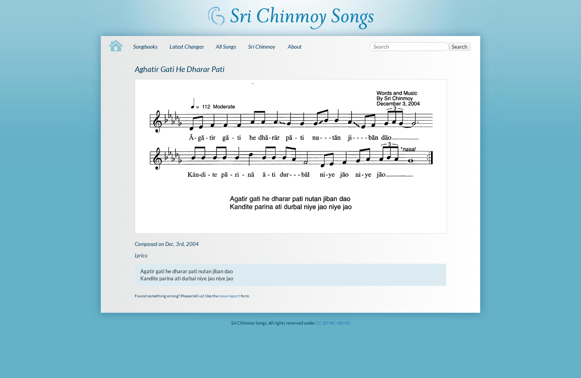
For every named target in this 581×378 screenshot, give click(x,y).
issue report (229, 295)
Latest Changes (187, 46)
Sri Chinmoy (261, 46)
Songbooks (145, 46)
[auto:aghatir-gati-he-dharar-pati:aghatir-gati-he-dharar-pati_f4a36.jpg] (290, 156)
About (295, 46)
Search (459, 46)
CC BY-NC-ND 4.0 (333, 322)
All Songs (226, 46)
